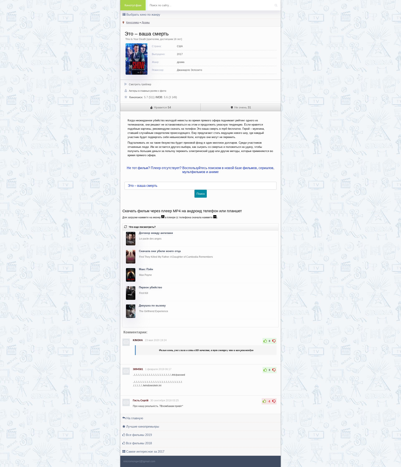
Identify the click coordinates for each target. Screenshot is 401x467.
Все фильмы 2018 (138, 443)
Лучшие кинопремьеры (142, 426)
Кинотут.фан (132, 5)
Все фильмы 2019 (138, 435)
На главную (134, 418)
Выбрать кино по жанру (143, 14)
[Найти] (277, 4)
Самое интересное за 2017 (144, 451)
